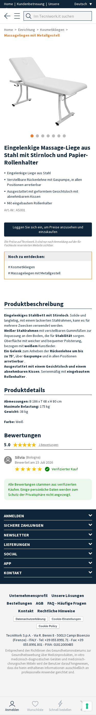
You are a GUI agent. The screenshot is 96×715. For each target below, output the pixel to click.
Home (9, 4)
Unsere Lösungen (67, 595)
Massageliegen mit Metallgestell (32, 35)
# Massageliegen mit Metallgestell (34, 273)
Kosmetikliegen (52, 29)
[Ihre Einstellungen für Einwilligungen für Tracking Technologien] (87, 706)
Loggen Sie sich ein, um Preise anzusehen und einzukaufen (48, 229)
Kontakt (26, 610)
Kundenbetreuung (31, 4)
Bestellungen (19, 603)
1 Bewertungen (48, 445)
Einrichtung (26, 29)
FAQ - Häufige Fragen (66, 603)
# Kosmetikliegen (21, 267)
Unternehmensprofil (28, 595)
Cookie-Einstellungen (66, 619)
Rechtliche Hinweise (56, 610)
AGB (40, 603)
